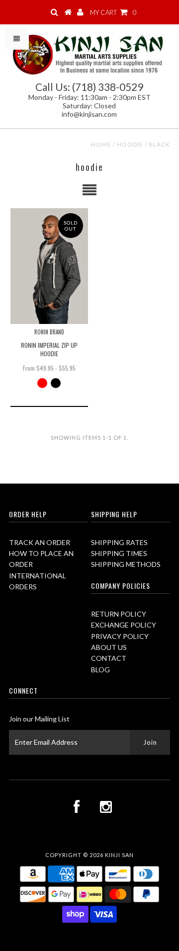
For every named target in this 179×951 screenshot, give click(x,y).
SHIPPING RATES (119, 542)
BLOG (100, 669)
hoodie (130, 144)
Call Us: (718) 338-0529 (89, 86)
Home (101, 144)
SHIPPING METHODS (126, 564)
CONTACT (108, 658)
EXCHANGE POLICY (123, 625)
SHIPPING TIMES (119, 553)
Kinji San (119, 855)
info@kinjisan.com (89, 114)
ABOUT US (109, 647)
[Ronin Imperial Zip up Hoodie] (49, 266)
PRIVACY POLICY (120, 636)
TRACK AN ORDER (39, 542)
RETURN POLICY (118, 614)
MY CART (113, 12)
